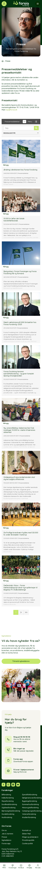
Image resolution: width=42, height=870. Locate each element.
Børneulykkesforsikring (11, 811)
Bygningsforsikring (29, 801)
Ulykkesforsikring (8, 808)
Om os (4, 830)
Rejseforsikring (8, 801)
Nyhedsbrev (6, 840)
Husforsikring (7, 817)
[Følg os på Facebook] (3, 784)
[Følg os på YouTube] (18, 784)
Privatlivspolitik (28, 840)
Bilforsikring (6, 795)
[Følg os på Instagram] (8, 784)
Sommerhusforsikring (30, 804)
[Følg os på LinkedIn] (13, 784)
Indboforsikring (8, 798)
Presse (4, 837)
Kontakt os (26, 830)
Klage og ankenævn (30, 837)
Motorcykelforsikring (30, 808)
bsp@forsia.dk (11, 110)
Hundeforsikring (8, 814)
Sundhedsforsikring (9, 804)
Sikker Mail (26, 834)
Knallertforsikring (29, 817)
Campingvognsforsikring (31, 811)
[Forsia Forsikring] (21, 3)
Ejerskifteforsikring (29, 795)
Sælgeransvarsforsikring (32, 798)
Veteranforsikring (29, 814)
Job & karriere (7, 834)
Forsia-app (6, 843)
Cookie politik (27, 843)
